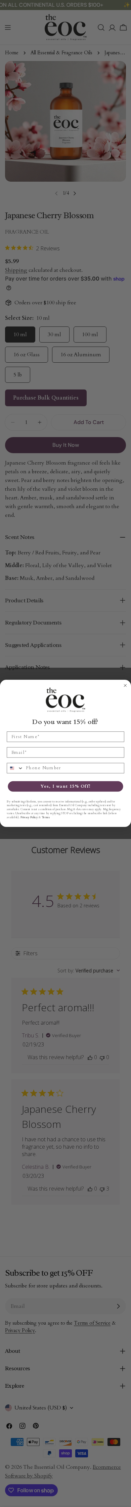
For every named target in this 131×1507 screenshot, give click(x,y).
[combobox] (15, 768)
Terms (45, 817)
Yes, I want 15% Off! (66, 786)
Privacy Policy (29, 817)
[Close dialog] (125, 685)
